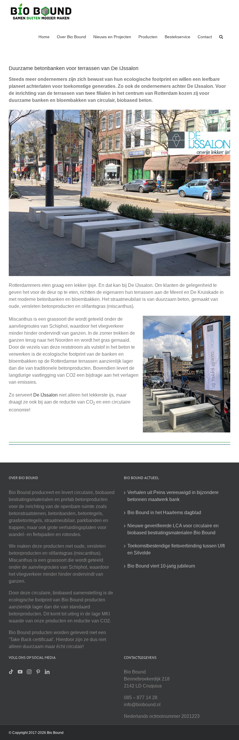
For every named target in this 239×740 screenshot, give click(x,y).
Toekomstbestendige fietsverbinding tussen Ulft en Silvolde (176, 549)
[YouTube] (20, 671)
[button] (221, 36)
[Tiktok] (11, 671)
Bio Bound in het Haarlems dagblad (164, 512)
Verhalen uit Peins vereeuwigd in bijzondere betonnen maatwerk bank (173, 496)
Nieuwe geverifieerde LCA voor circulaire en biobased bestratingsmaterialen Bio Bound (173, 529)
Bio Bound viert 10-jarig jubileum (161, 565)
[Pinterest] (38, 671)
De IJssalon (45, 394)
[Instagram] (29, 671)
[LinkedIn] (47, 671)
